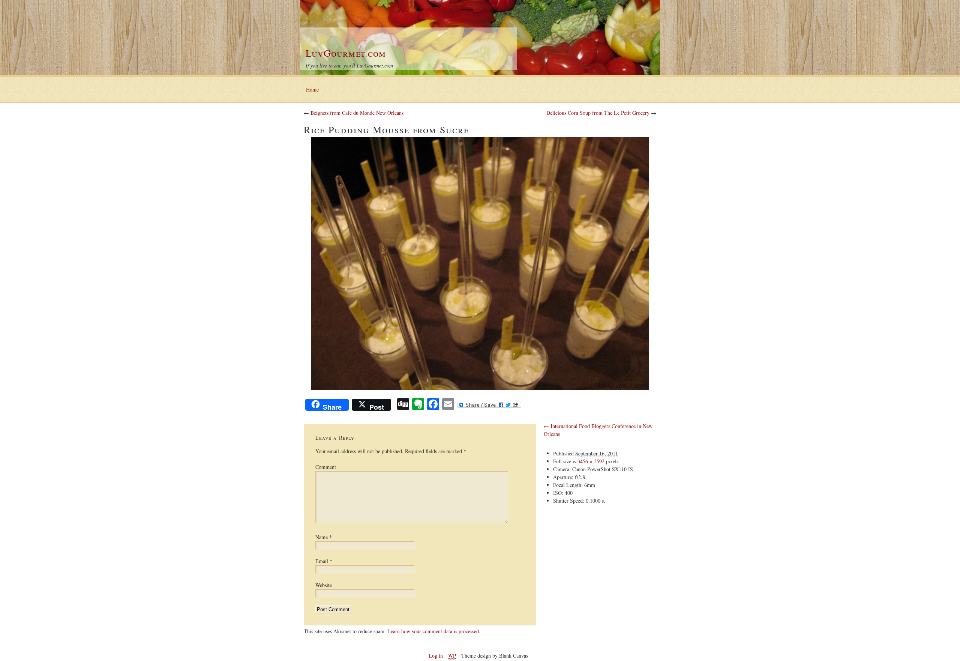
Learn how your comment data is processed (433, 631)
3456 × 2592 (591, 461)
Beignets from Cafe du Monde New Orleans (357, 112)
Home (312, 89)
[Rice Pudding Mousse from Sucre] (480, 263)
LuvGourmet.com (346, 53)
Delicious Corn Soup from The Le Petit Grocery (598, 112)
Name (323, 537)
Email (323, 561)
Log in (436, 655)
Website (323, 585)
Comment (325, 466)
